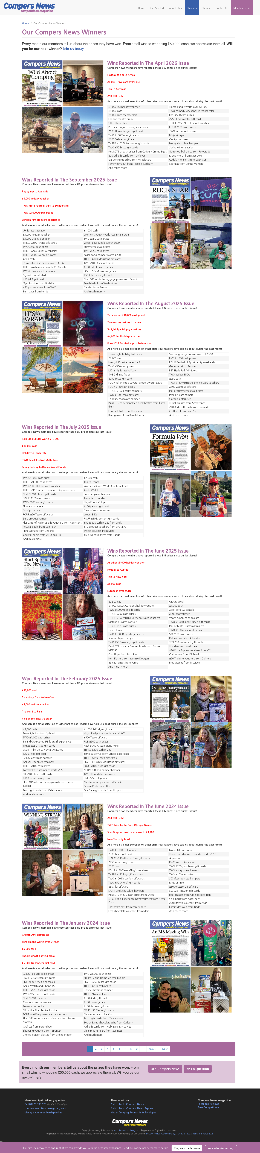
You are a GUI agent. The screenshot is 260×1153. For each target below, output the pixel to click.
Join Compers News (165, 1068)
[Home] (31, 7)
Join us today (73, 49)
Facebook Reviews (208, 1104)
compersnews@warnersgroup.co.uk (45, 1108)
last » (164, 1049)
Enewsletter (207, 1134)
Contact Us (222, 8)
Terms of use (183, 1134)
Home (141, 8)
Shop (205, 8)
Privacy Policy (153, 1134)
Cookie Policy (168, 1134)
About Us (174, 8)
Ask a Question (198, 1068)
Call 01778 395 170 (35, 1104)
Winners (192, 8)
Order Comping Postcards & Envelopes (133, 1112)
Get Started (157, 8)
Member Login (241, 8)
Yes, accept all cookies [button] (187, 1148)
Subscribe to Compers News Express (132, 1108)
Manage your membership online (43, 1112)
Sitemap (195, 1134)
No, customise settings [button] (221, 1148)
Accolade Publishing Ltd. (127, 1130)
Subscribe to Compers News (127, 1104)
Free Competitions (208, 1107)
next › (153, 1049)
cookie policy (141, 1148)
